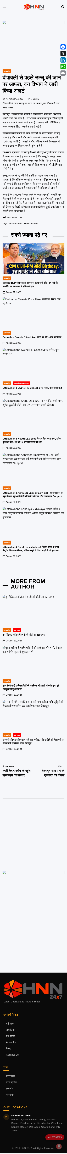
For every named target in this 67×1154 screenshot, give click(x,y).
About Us (11, 1042)
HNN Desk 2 (33, 99)
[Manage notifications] (59, 1146)
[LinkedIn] (63, 60)
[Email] (63, 73)
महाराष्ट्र (10, 1094)
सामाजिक (10, 1030)
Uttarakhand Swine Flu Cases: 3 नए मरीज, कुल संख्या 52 (32, 387)
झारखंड (9, 1088)
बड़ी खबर (17, 630)
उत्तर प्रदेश (11, 1082)
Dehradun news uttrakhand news (23, 223)
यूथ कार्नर (10, 1036)
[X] (63, 53)
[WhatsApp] (63, 66)
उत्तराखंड (7, 71)
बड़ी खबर (10, 1023)
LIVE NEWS (56, 1137)
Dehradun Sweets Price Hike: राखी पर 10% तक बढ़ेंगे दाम (32, 337)
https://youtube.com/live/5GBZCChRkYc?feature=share (33, 820)
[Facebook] (63, 47)
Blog (8, 1048)
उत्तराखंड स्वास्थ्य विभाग (21, 383)
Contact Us (12, 1054)
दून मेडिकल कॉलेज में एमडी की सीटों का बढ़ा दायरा (24, 634)
